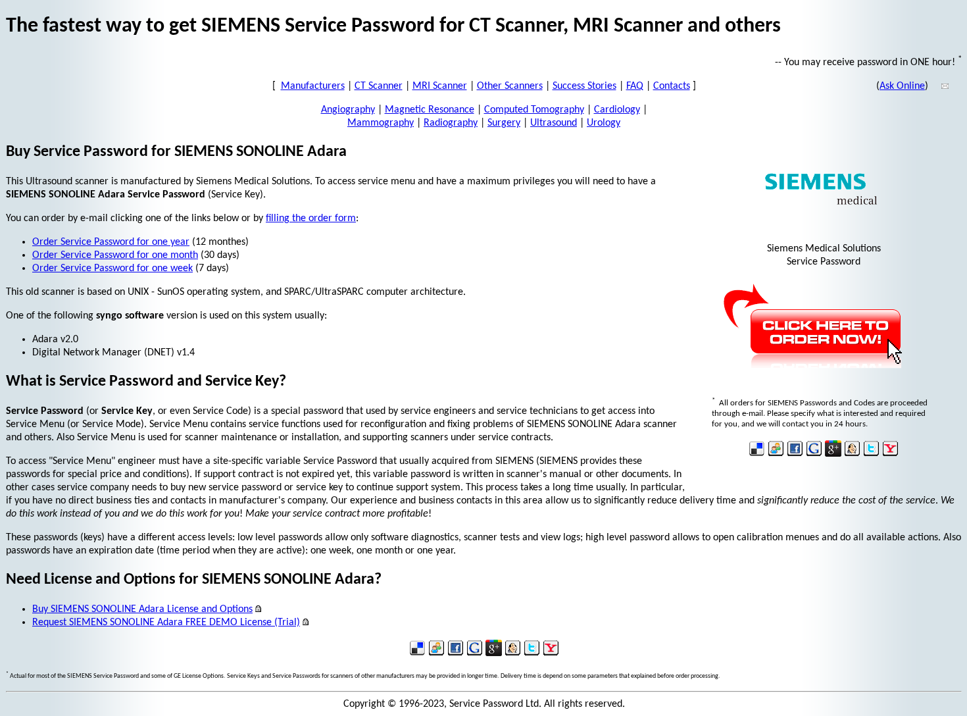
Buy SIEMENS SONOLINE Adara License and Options (142, 609)
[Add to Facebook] (795, 454)
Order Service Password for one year (110, 242)
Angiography (348, 110)
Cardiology (617, 110)
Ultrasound (553, 123)
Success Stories (584, 86)
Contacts (671, 86)
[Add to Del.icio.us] (757, 454)
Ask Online (902, 86)
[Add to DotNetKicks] (776, 454)
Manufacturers (313, 86)
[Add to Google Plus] (833, 454)
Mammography (380, 123)
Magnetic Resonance (429, 110)
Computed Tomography (534, 110)
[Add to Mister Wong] (852, 454)
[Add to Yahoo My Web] (890, 454)
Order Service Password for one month (115, 255)
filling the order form (311, 218)
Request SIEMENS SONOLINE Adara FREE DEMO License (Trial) (166, 622)
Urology (603, 123)
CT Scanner (379, 86)
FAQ (634, 86)
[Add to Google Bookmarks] (814, 454)
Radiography (451, 123)
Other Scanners (510, 86)
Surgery (503, 123)
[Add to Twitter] (871, 454)
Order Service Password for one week (112, 268)
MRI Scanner (439, 86)
